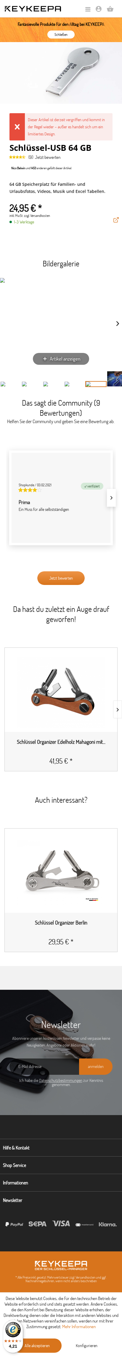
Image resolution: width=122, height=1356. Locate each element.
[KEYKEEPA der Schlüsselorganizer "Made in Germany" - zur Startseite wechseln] (33, 9)
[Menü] (88, 9)
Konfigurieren (86, 1345)
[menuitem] (88, 9)
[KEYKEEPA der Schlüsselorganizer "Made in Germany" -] (61, 1265)
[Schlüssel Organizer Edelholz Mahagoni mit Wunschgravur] (61, 692)
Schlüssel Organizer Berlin (61, 923)
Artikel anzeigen (65, 359)
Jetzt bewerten (47, 157)
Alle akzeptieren (37, 1345)
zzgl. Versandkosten (37, 215)
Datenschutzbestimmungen (60, 1080)
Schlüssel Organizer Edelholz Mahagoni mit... (61, 742)
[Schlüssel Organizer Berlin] (61, 873)
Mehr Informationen (79, 1326)
